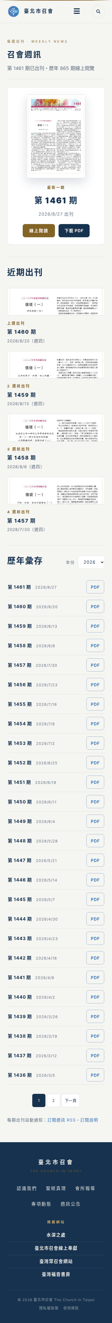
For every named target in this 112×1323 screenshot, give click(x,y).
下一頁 (70, 1100)
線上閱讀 (38, 230)
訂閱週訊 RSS (61, 1120)
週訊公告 (71, 1204)
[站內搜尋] (98, 11)
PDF (95, 587)
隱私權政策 (49, 1308)
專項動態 (41, 1204)
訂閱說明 (89, 1120)
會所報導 (85, 1188)
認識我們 (27, 1188)
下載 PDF (74, 230)
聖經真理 (56, 1188)
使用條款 (71, 1308)
